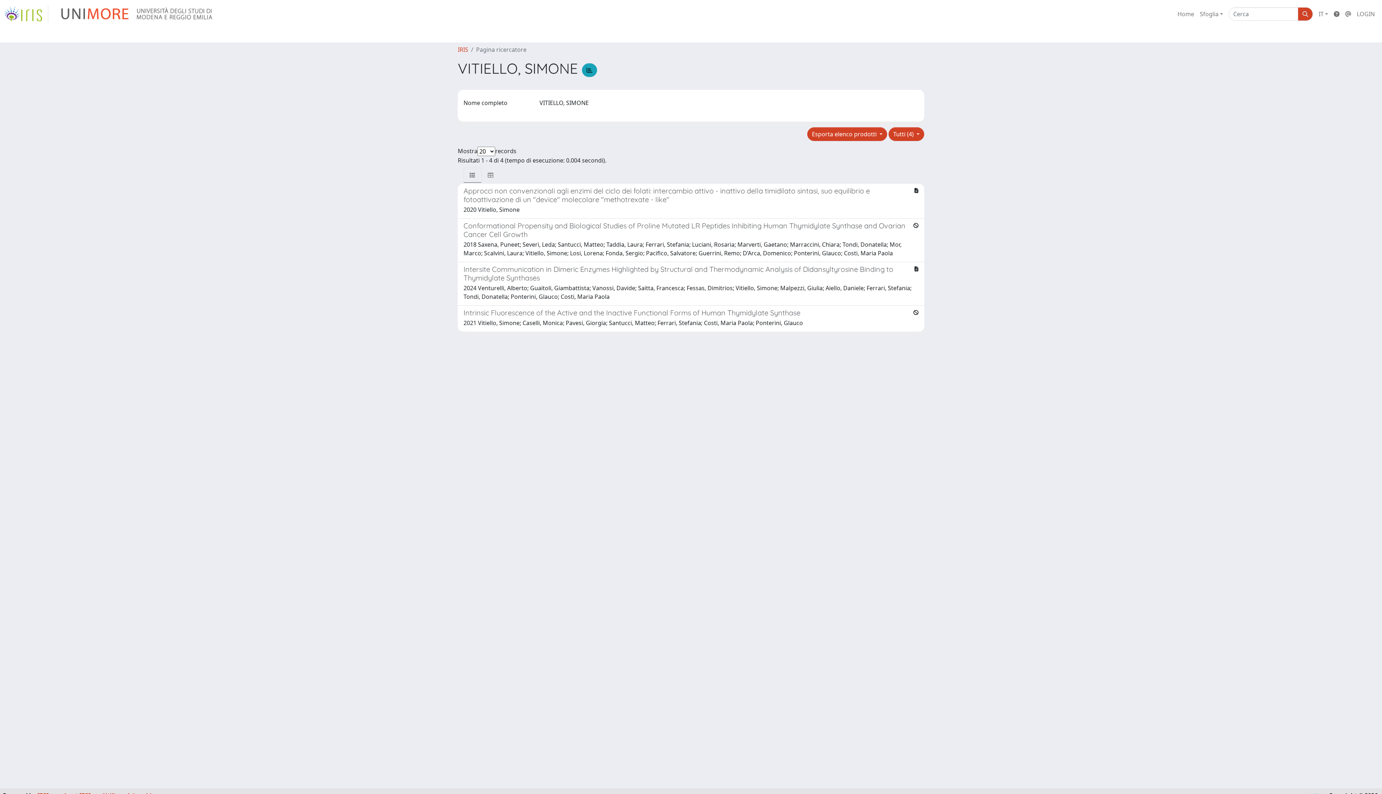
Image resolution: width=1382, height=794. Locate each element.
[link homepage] (26, 14)
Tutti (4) (904, 134)
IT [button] (1321, 14)
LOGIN (1366, 14)
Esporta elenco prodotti (845, 134)
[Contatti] (1348, 14)
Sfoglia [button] (1209, 14)
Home (1186, 14)
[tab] (473, 175)
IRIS (463, 50)
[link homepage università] (137, 14)
